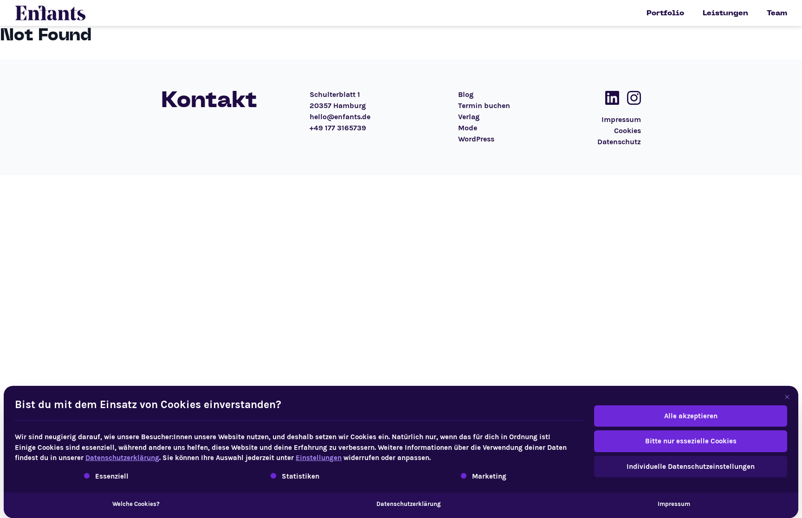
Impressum (674, 503)
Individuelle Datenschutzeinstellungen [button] (691, 466)
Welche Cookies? (136, 503)
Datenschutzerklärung (122, 458)
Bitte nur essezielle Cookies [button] (691, 441)
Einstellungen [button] (319, 458)
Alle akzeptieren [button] (691, 416)
